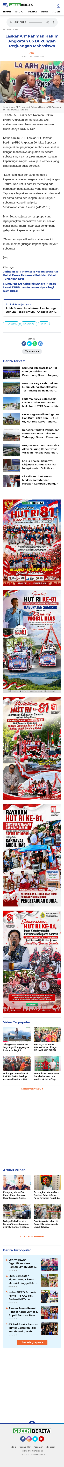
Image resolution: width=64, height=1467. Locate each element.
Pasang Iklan (25, 1447)
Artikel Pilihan (14, 1170)
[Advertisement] (32, 1129)
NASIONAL (28, 323)
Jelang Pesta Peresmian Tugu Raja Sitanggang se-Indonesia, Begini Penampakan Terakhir (16, 1047)
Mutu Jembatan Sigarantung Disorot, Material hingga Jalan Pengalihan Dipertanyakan (22, 1279)
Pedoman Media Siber (44, 1447)
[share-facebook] (24, 343)
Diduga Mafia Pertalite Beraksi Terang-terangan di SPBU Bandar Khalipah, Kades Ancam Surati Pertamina (16, 1224)
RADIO (19, 11)
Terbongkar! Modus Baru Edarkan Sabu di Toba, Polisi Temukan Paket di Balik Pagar (46, 1195)
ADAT (44, 11)
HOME (7, 11)
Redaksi (13, 1447)
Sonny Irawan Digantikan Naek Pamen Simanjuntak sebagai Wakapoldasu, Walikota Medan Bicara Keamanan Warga (23, 1263)
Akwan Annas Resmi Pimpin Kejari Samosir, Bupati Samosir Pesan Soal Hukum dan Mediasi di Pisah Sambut (23, 1311)
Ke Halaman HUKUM (31, 1236)
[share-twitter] (29, 343)
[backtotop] (32, 1424)
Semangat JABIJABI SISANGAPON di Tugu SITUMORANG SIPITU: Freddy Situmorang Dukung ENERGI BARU (46, 1047)
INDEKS (32, 11)
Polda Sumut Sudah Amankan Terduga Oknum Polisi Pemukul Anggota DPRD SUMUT (31, 310)
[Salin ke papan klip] (40, 343)
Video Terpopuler (16, 1022)
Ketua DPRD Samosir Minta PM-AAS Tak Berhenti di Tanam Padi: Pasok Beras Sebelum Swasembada (23, 1295)
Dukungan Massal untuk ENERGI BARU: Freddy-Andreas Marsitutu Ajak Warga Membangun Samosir (15, 1076)
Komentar (33, 351)
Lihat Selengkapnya (31, 1342)
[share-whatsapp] (34, 343)
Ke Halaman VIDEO (31, 1088)
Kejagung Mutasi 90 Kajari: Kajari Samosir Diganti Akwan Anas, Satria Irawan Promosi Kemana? (14, 1195)
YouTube (44, 1443)
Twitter (36, 1443)
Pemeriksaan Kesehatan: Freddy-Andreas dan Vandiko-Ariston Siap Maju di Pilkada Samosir (46, 1076)
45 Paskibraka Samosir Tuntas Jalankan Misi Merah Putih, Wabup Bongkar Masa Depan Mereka (23, 1328)
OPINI (44, 323)
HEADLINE (11, 323)
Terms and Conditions (32, 1450)
